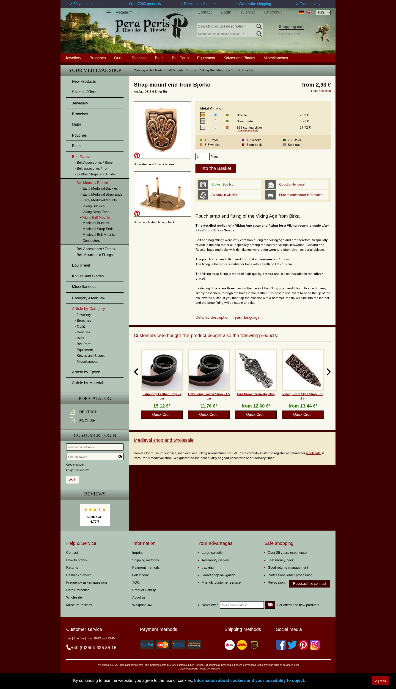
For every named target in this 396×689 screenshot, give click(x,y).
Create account (75, 464)
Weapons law (142, 605)
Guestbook (140, 575)
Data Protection (77, 590)
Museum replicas (79, 605)
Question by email (292, 184)
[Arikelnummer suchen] (258, 33)
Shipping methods (145, 560)
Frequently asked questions (86, 582)
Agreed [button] (380, 681)
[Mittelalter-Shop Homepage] (151, 26)
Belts (159, 58)
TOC (136, 582)
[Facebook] (281, 645)
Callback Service (79, 575)
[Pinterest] (303, 645)
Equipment (206, 58)
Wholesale (74, 597)
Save (137, 155)
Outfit (119, 58)
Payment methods (146, 567)
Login (226, 12)
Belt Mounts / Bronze (181, 70)
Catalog (139, 70)
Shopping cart (291, 27)
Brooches (98, 58)
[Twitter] (292, 645)
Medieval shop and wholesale (163, 440)
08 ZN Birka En (242, 70)
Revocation (276, 582)
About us (139, 597)
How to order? (76, 560)
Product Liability (144, 590)
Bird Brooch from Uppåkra (256, 394)
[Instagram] (315, 645)
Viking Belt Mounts (213, 70)
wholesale (313, 453)
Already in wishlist (224, 195)
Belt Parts (156, 70)
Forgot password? (77, 470)
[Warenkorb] (322, 33)
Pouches (139, 58)
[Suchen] (258, 25)
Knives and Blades (239, 58)
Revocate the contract (309, 583)
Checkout (273, 12)
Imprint (137, 552)
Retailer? (124, 12)
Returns (72, 567)
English (87, 421)
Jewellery (73, 58)
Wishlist (248, 12)
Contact (205, 12)
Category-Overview (88, 298)
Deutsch (88, 412)
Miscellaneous (276, 58)
